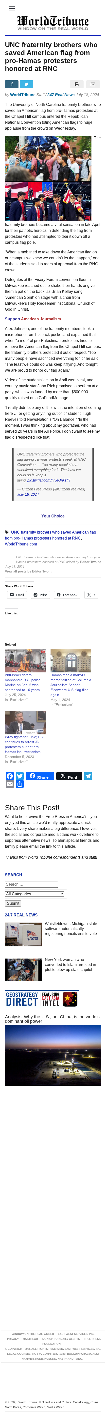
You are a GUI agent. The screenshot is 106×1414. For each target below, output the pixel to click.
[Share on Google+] (42, 84)
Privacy (13, 1338)
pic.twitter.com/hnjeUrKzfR (48, 480)
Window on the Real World (33, 1333)
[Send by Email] (93, 84)
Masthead (30, 1338)
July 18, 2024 (28, 494)
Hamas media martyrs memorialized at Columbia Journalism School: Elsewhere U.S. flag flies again (71, 685)
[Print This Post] (77, 84)
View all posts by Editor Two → (29, 571)
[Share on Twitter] (27, 84)
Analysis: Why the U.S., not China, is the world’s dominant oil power (52, 1019)
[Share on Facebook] (12, 84)
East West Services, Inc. (76, 1333)
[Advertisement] (53, 1155)
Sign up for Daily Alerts (61, 1338)
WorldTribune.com (21, 544)
